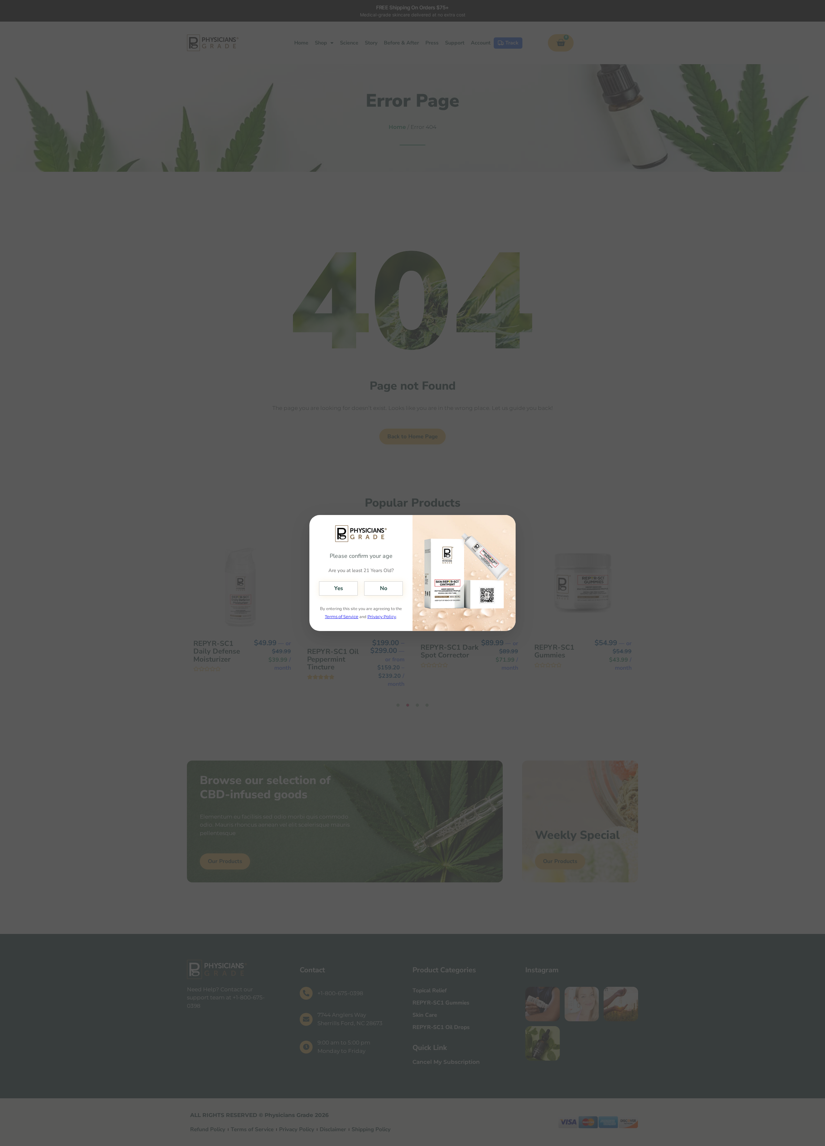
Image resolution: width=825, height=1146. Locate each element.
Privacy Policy (381, 616)
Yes (338, 588)
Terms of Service (341, 616)
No (383, 588)
